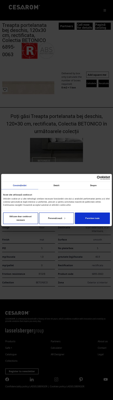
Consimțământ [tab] (19, 185)
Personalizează (55, 218)
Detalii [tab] (56, 185)
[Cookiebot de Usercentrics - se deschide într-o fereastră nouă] (97, 178)
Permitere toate (92, 218)
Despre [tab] (93, 185)
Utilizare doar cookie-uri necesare (20, 218)
